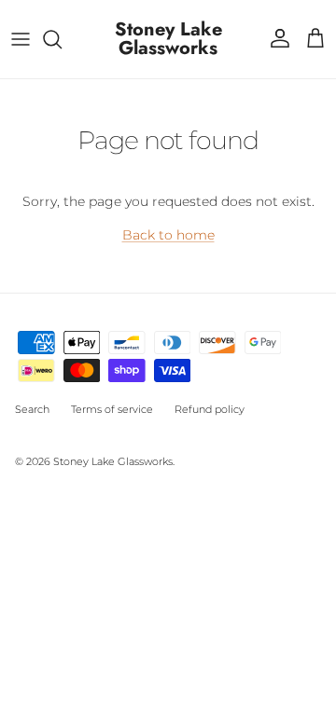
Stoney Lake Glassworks (113, 461)
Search (32, 409)
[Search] (61, 39)
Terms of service (112, 409)
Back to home (168, 234)
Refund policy (210, 409)
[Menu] (20, 39)
